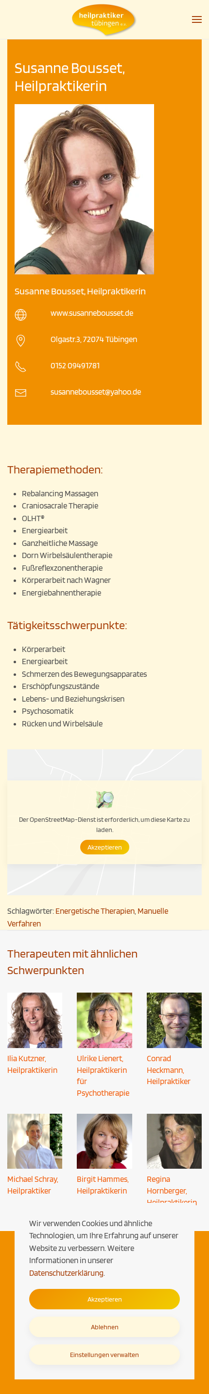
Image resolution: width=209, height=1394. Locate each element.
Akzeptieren (104, 847)
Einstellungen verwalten (104, 1354)
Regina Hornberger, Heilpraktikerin (172, 1190)
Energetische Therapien (95, 911)
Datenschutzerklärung (66, 1273)
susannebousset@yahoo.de (96, 392)
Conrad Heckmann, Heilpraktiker (169, 1069)
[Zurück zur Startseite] (104, 19)
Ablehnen (105, 1327)
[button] (197, 19)
